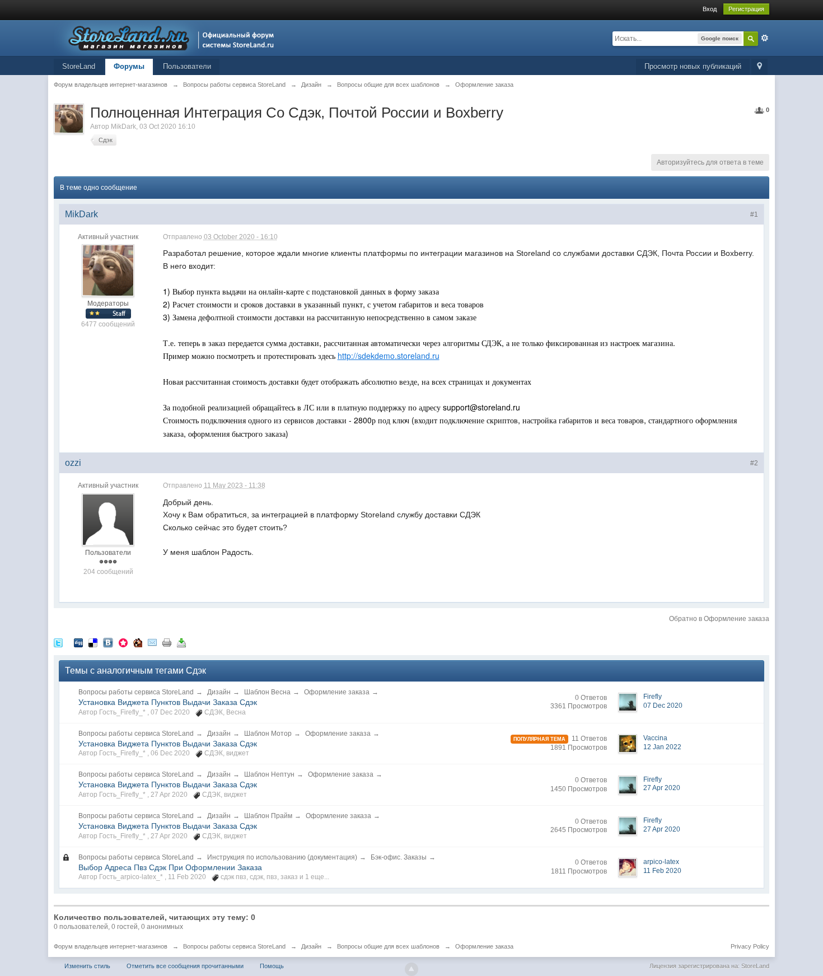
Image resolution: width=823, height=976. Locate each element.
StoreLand (78, 66)
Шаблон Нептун (269, 774)
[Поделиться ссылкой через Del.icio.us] (92, 642)
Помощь (272, 966)
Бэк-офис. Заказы (399, 857)
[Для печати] (166, 642)
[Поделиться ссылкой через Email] (152, 642)
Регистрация (746, 9)
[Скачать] (181, 642)
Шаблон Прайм (268, 816)
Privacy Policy (750, 946)
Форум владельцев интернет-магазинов (110, 946)
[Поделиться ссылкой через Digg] (78, 642)
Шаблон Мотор (268, 733)
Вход (710, 9)
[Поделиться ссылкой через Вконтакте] (108, 642)
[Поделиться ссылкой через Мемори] (123, 642)
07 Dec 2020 (662, 705)
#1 (754, 214)
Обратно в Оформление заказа (719, 619)
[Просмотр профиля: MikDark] (108, 270)
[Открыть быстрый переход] (759, 67)
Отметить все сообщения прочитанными (185, 966)
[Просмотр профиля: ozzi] (108, 519)
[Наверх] (411, 969)
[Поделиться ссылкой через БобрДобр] (137, 642)
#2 (754, 463)
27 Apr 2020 (661, 788)
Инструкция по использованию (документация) (282, 857)
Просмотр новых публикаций (692, 66)
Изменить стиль (87, 966)
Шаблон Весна (267, 692)
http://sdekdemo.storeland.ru (388, 355)
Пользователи (187, 66)
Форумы (129, 66)
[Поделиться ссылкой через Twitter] (58, 642)
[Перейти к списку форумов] (167, 37)
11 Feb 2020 (662, 871)
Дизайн (219, 692)
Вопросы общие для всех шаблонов (388, 946)
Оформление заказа (337, 692)
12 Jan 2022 (662, 747)
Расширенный (764, 38)
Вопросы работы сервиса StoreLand (136, 692)
